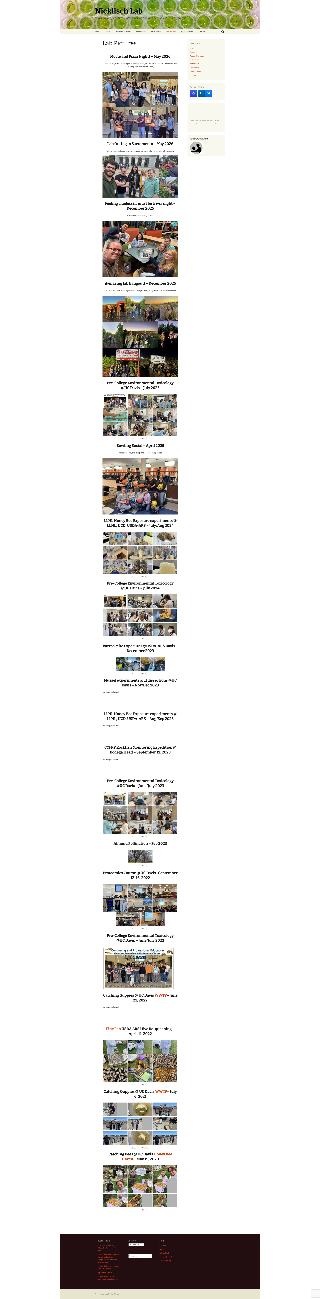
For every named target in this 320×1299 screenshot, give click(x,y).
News (97, 31)
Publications (141, 31)
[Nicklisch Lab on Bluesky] (208, 93)
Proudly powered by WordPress (107, 1294)
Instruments (156, 31)
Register (163, 1245)
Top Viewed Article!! (105, 1272)
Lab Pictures (171, 31)
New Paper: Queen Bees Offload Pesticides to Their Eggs (108, 1248)
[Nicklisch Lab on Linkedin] (201, 93)
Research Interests (123, 31)
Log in (162, 1249)
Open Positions (187, 31)
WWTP (161, 995)
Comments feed (166, 1257)
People (107, 31)
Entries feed (164, 1253)
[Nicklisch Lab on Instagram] (193, 93)
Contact (202, 31)
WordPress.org (165, 1261)
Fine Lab (113, 1029)
